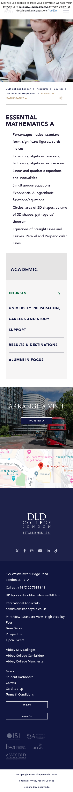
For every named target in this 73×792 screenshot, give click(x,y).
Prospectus (14, 634)
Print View (13, 617)
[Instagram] (31, 550)
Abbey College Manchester (25, 661)
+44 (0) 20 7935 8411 (32, 587)
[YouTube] (40, 550)
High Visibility (55, 617)
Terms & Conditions (20, 694)
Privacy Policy (37, 780)
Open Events (15, 640)
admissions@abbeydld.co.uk (26, 609)
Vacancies (27, 716)
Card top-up (14, 689)
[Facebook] (25, 550)
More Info (36, 420)
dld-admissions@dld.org (44, 595)
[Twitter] (17, 550)
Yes (50, 10)
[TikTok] (56, 550)
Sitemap (23, 780)
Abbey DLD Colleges (20, 650)
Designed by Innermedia (36, 786)
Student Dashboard (19, 677)
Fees (9, 622)
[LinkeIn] (48, 550)
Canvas (11, 683)
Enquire (27, 704)
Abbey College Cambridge (25, 656)
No (55, 10)
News (10, 671)
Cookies (50, 780)
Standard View (32, 617)
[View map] (36, 468)
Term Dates (14, 628)
